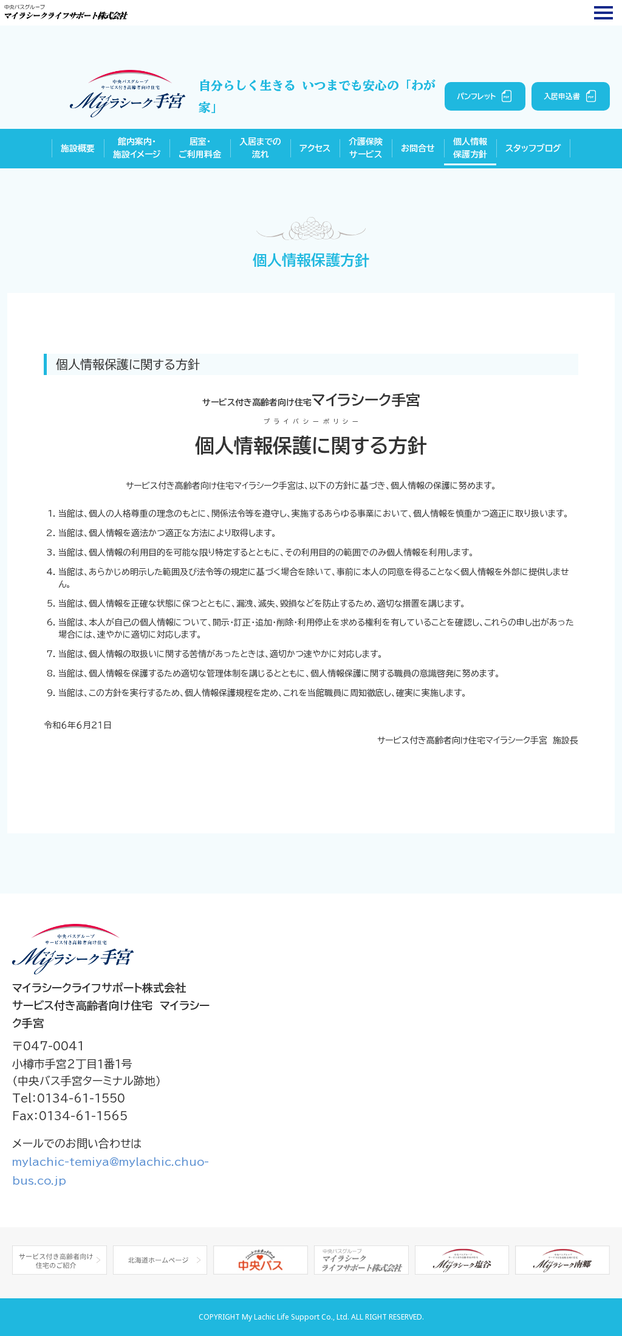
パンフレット (476, 96)
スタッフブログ (533, 148)
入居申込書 (562, 96)
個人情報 (470, 148)
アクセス (314, 148)
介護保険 (366, 148)
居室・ (200, 148)
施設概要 (78, 148)
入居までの (260, 148)
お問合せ (418, 148)
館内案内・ (136, 148)
